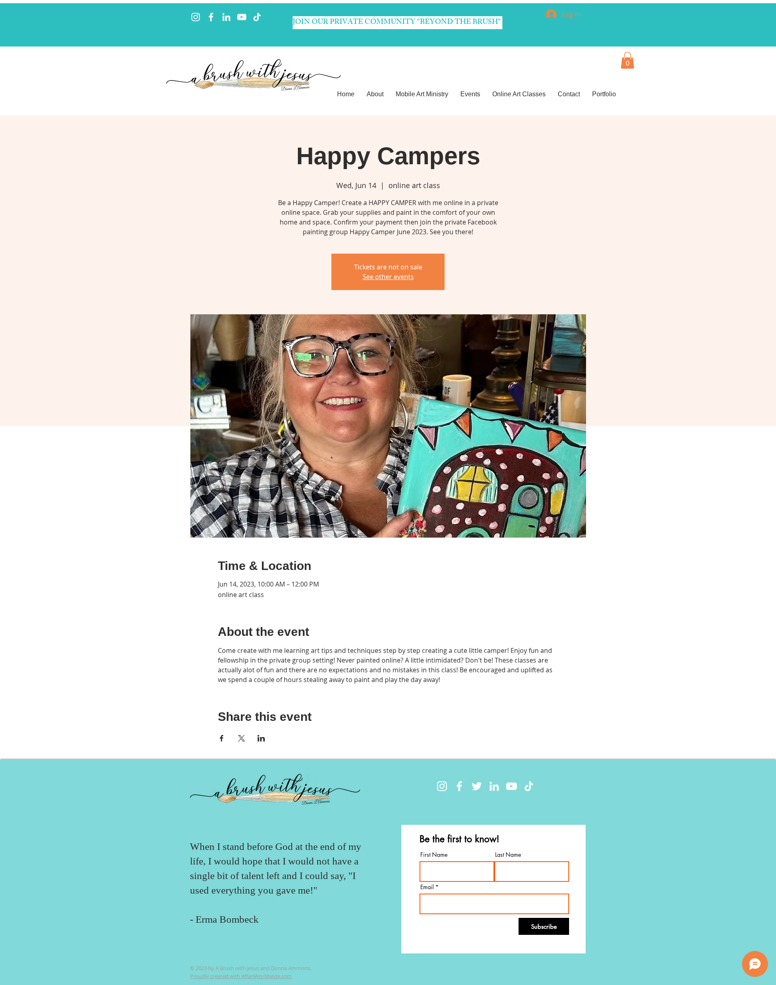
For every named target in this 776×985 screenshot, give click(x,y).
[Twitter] (476, 786)
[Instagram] (195, 17)
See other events (388, 276)
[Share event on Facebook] (222, 738)
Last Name (508, 855)
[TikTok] (257, 17)
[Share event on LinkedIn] (261, 738)
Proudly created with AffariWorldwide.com (241, 976)
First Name (433, 855)
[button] (627, 60)
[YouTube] (241, 17)
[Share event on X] (241, 738)
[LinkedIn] (226, 17)
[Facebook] (211, 17)
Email (427, 887)
